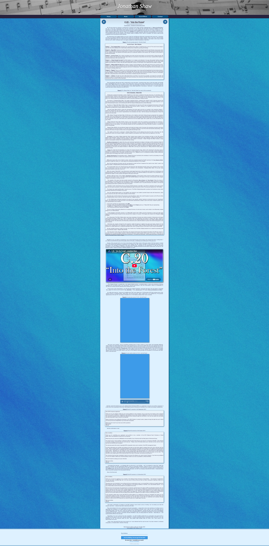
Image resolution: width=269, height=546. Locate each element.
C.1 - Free (108, 289)
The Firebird (150, 180)
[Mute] (146, 401)
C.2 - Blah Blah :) (128, 289)
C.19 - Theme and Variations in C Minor (153, 289)
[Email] (107, 491)
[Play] (122, 401)
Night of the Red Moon (158, 27)
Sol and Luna (147, 27)
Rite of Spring (142, 180)
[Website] (122, 438)
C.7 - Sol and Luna (137, 289)
